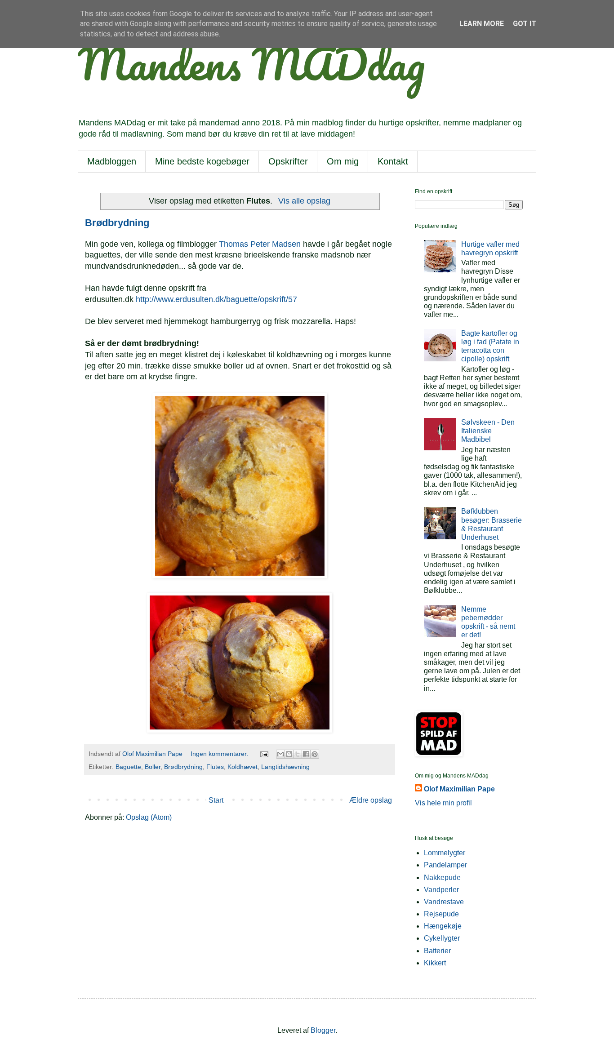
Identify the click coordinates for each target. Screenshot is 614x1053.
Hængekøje (443, 926)
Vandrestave (444, 902)
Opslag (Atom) (149, 817)
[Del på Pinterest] (314, 754)
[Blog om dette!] (289, 754)
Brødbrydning (117, 222)
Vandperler (441, 889)
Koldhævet (242, 766)
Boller (152, 766)
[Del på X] (297, 754)
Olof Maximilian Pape (459, 789)
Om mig (343, 161)
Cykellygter (442, 938)
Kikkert (435, 963)
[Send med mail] (280, 754)
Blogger (323, 1030)
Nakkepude (442, 877)
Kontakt (393, 161)
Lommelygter (444, 853)
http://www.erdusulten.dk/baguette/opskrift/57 (216, 299)
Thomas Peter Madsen (260, 244)
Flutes (215, 766)
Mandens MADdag (251, 63)
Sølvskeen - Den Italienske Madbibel (488, 430)
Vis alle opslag (304, 200)
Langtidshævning (285, 766)
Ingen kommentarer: (220, 753)
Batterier (437, 951)
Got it (524, 23)
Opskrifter (288, 161)
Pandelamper (445, 865)
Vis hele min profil (443, 803)
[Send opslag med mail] (263, 753)
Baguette (128, 766)
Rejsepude (441, 914)
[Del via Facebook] (306, 754)
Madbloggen (111, 161)
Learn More (481, 23)
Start (216, 800)
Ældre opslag (370, 800)
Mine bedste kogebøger (202, 161)
